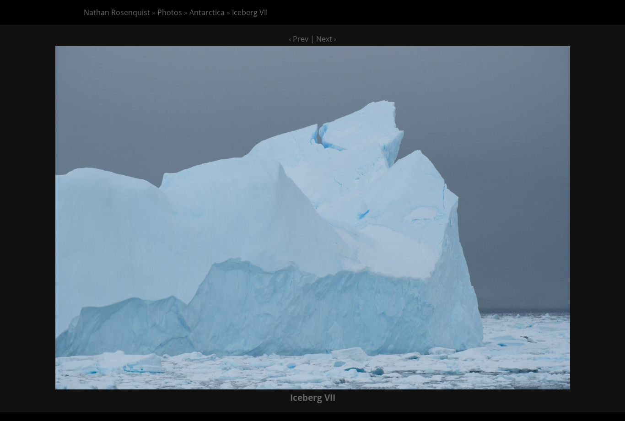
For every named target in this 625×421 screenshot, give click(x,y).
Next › (326, 39)
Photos (169, 12)
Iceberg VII (250, 12)
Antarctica (207, 12)
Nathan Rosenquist (117, 12)
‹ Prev (298, 39)
